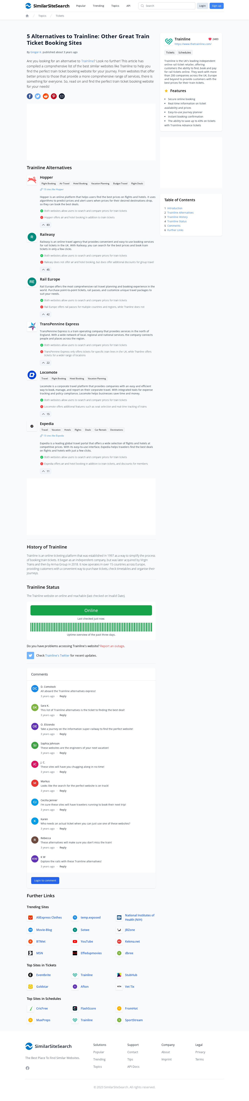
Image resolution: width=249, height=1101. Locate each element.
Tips (130, 1059)
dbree (129, 953)
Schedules (184, 52)
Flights (78, 429)
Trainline (87, 61)
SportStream (134, 1020)
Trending (98, 5)
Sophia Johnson (50, 743)
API (128, 5)
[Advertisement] (91, 131)
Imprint (167, 1059)
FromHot (131, 1008)
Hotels (67, 429)
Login (202, 5)
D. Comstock (48, 686)
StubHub (131, 975)
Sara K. (45, 705)
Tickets (60, 15)
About (166, 1052)
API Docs (133, 1067)
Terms (199, 1059)
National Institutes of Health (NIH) (139, 917)
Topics (115, 5)
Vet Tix (129, 987)
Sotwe (85, 930)
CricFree (42, 1008)
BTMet (40, 941)
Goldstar (42, 987)
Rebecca (46, 838)
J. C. (43, 762)
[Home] (27, 16)
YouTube (87, 941)
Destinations (116, 429)
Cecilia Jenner (49, 800)
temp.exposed (91, 917)
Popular (81, 5)
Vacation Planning (100, 183)
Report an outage (112, 646)
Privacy (200, 1052)
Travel (45, 378)
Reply (63, 696)
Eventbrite (43, 975)
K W (43, 857)
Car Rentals (100, 429)
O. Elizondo (48, 724)
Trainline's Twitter (57, 655)
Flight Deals (137, 183)
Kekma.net (132, 941)
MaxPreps (43, 1020)
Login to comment (45, 880)
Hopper (46, 177)
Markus (45, 781)
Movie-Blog (44, 930)
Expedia (47, 423)
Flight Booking (49, 183)
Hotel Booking (80, 183)
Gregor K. (36, 52)
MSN (39, 953)
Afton (85, 987)
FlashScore (88, 1008)
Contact (132, 1052)
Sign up (216, 5)
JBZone (130, 930)
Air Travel (64, 183)
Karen (44, 819)
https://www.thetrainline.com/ (193, 44)
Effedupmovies (91, 953)
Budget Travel (120, 183)
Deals (88, 429)
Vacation (56, 429)
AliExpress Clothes (49, 917)
